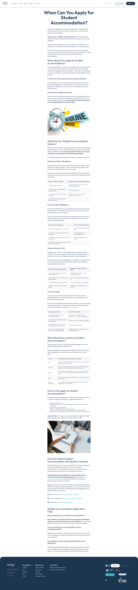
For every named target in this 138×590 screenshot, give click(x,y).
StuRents (68, 44)
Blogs (31, 3)
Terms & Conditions (39, 567)
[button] (15, 3)
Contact (39, 3)
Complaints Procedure (40, 576)
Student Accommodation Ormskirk (57, 569)
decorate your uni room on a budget (68, 494)
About (20, 3)
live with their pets (73, 307)
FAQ (34, 3)
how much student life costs (64, 502)
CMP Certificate (38, 574)
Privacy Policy (38, 569)
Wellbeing (26, 3)
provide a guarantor (70, 408)
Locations (24, 567)
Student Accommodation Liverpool (58, 567)
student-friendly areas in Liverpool (72, 498)
